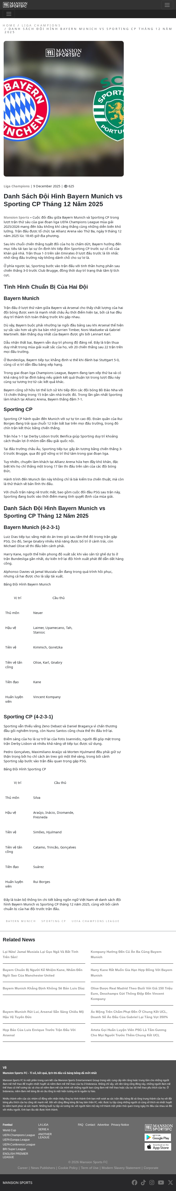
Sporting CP (53, 921)
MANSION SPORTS (17, 1183)
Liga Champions (17, 186)
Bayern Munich (21, 921)
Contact (90, 1124)
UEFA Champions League (96, 921)
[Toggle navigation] (167, 5)
